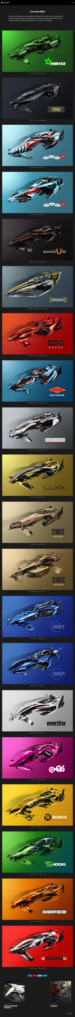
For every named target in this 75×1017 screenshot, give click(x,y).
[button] (69, 1013)
